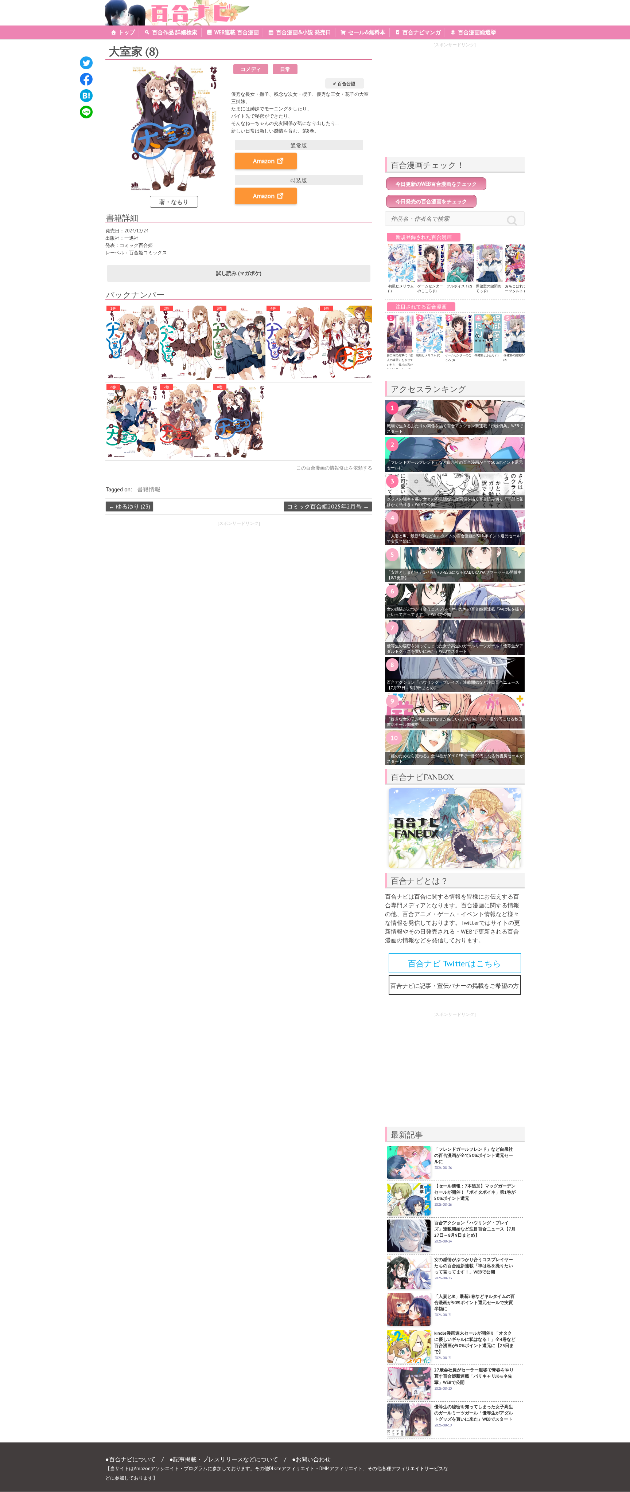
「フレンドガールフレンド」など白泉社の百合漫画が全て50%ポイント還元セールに (455, 465)
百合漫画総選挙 (477, 32)
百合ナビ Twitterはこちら (454, 963)
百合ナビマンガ (421, 32)
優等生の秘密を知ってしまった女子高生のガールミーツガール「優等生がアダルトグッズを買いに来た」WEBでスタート (455, 648)
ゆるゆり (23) (129, 506)
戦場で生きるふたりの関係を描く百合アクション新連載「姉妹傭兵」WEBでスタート (455, 428)
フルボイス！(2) (459, 286)
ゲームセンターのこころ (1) (430, 288)
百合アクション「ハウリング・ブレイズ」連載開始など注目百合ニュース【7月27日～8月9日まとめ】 (453, 685)
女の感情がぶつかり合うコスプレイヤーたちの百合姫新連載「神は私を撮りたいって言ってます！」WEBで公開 (455, 611)
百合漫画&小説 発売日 (303, 32)
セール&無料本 (366, 32)
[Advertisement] (169, 581)
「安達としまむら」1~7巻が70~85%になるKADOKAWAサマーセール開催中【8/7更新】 (454, 575)
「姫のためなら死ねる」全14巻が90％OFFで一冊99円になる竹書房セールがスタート (455, 758)
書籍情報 (148, 489)
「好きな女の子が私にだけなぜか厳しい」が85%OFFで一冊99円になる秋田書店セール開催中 (454, 721)
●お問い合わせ (311, 1459)
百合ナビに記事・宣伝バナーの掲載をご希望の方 (454, 985)
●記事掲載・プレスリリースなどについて (224, 1459)
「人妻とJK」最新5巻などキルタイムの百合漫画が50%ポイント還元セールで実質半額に (454, 538)
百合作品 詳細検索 (174, 32)
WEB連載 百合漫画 (236, 32)
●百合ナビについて (130, 1459)
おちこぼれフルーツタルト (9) (517, 288)
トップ (126, 32)
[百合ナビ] (173, 4)
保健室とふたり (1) (486, 355)
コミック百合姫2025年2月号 (328, 506)
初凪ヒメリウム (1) (428, 355)
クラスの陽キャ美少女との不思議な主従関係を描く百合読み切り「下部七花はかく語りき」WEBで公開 (455, 501)
